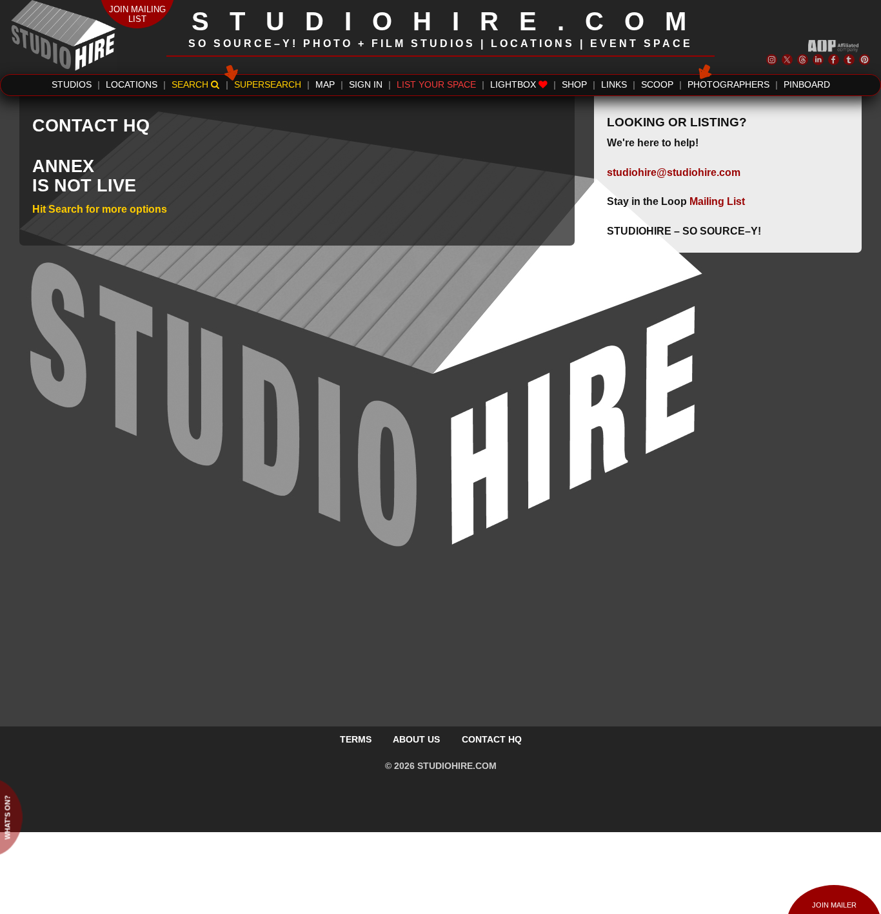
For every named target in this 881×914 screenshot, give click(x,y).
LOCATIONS (131, 85)
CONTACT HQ (492, 739)
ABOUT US (416, 739)
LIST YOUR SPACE (436, 85)
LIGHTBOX (514, 85)
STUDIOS (72, 85)
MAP (325, 85)
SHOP (574, 85)
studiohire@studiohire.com (673, 172)
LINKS (614, 85)
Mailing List (717, 201)
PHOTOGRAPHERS (728, 85)
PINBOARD (807, 85)
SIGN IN (365, 85)
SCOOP (657, 85)
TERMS (355, 739)
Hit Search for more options (99, 209)
